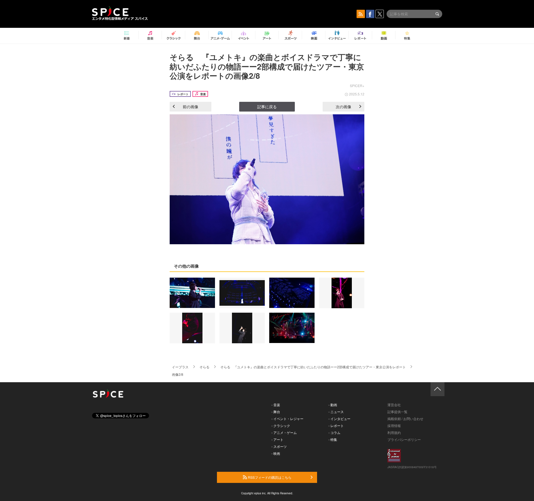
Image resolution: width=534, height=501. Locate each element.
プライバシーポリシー (404, 439)
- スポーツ (279, 446)
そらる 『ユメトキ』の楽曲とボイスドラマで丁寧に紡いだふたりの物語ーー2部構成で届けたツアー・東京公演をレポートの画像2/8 (267, 66)
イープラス (180, 366)
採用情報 (394, 425)
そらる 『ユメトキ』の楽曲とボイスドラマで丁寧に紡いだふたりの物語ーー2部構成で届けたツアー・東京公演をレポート (313, 366)
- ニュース (336, 411)
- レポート (336, 425)
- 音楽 (275, 404)
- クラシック (280, 425)
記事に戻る (267, 106)
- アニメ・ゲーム (284, 432)
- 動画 (332, 404)
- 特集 (332, 439)
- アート (277, 439)
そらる (204, 366)
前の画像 (190, 106)
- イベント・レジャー (287, 418)
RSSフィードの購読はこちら (269, 477)
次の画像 (343, 106)
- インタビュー (339, 418)
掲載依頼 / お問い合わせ (405, 418)
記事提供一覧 (397, 411)
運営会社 (394, 404)
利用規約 (394, 432)
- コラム (334, 432)
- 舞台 (275, 411)
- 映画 (275, 453)
